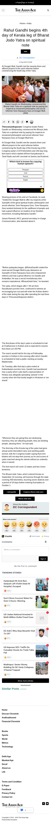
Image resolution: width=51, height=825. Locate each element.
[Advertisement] (25, 244)
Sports (5, 735)
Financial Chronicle (11, 721)
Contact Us (7, 797)
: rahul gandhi (11, 492)
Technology (7, 747)
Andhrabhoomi (9, 718)
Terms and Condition (12, 782)
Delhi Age (6, 756)
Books (5, 731)
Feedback (6, 789)
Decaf (4, 764)
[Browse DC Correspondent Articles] (7, 507)
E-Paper (5, 785)
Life (3, 772)
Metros (5, 743)
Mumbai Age (7, 760)
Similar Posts (10, 688)
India (25, 51)
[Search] (48, 11)
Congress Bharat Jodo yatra (33, 492)
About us (6, 768)
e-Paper (18, 2)
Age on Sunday (27, 2)
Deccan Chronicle (10, 714)
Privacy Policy (8, 793)
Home (4, 710)
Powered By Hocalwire (9, 820)
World (4, 739)
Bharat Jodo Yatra (25, 499)
